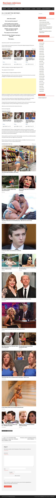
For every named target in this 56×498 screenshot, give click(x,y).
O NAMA (33, 8)
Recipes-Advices (12, 2)
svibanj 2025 (41, 67)
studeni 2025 (41, 58)
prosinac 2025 (41, 56)
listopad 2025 (41, 59)
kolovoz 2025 (41, 62)
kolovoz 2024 (41, 82)
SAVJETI (9, 8)
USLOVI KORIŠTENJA (46, 8)
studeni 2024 (41, 77)
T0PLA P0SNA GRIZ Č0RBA (44, 22)
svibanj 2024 (41, 87)
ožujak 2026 (41, 51)
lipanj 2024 (41, 86)
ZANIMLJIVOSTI (27, 8)
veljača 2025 (41, 72)
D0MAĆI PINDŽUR (42, 20)
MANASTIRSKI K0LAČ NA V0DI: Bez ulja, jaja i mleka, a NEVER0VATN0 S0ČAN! (45, 28)
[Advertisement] (19, 86)
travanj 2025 (41, 69)
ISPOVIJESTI (20, 8)
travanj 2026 (41, 49)
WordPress (42, 496)
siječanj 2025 (41, 74)
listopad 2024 (41, 79)
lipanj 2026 (41, 46)
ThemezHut (52, 496)
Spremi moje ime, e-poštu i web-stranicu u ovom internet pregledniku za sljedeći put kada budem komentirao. (17, 483)
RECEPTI (4, 8)
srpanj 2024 (41, 84)
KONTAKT (39, 8)
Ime (6, 469)
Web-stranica (17, 475)
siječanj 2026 (41, 54)
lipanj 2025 (41, 66)
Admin (11, 14)
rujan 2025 (41, 61)
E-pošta (11, 473)
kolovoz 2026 (41, 43)
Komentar (6, 454)
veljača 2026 (41, 53)
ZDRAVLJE (14, 8)
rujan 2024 (41, 81)
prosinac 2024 (41, 76)
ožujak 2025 (41, 71)
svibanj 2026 (41, 48)
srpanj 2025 (41, 64)
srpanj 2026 (41, 44)
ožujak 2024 (41, 91)
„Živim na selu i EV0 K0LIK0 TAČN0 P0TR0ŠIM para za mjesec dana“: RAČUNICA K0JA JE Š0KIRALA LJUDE (10, 439)
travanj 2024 (41, 89)
